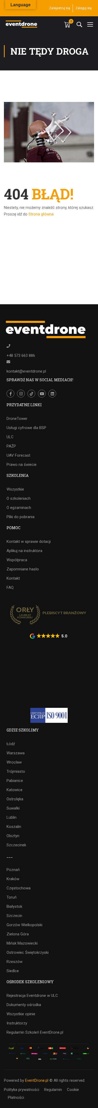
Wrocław (14, 762)
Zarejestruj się (59, 8)
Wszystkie (15, 489)
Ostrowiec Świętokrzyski (28, 952)
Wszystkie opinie (21, 1014)
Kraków (13, 879)
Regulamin (53, 1089)
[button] (49, 636)
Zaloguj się (83, 8)
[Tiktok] (31, 394)
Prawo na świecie (22, 464)
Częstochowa (19, 888)
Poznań (13, 869)
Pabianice (15, 780)
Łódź (11, 743)
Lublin (11, 817)
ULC (10, 437)
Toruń (11, 897)
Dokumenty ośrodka (24, 1004)
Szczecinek (16, 845)
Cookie (73, 1089)
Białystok (14, 906)
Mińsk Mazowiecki (22, 943)
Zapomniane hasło (23, 569)
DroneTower (17, 418)
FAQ (10, 587)
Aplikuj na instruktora (24, 550)
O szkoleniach (19, 498)
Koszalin (14, 826)
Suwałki (13, 808)
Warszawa (16, 753)
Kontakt (13, 578)
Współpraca (17, 560)
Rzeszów (14, 961)
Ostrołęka (15, 799)
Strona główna (41, 214)
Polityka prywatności (21, 1089)
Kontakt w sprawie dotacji (29, 541)
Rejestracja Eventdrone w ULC (32, 995)
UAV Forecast (18, 455)
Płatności (16, 1097)
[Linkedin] (52, 394)
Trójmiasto (16, 771)
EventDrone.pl (36, 1080)
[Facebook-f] (10, 394)
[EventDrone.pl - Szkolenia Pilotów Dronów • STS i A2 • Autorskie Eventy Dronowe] (21, 24)
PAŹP (11, 446)
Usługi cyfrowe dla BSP (26, 427)
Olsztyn (13, 835)
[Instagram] (21, 394)
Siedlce (13, 970)
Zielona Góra (18, 934)
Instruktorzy (17, 1023)
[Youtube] (42, 394)
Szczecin (14, 915)
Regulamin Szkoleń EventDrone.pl (35, 1032)
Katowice (14, 789)
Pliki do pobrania (20, 516)
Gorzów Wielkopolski (24, 925)
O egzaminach (19, 507)
